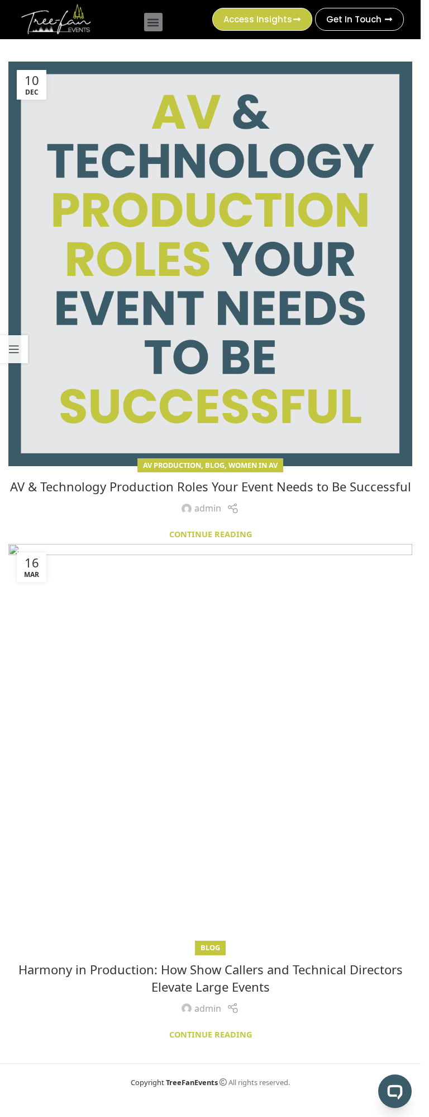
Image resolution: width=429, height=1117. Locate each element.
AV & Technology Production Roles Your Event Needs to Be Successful (210, 486)
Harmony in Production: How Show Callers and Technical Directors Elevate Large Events (210, 978)
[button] (153, 22)
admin (207, 508)
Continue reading (210, 534)
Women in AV (253, 465)
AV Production (172, 465)
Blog (215, 465)
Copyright (174, 1082)
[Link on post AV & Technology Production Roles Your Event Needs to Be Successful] (210, 264)
